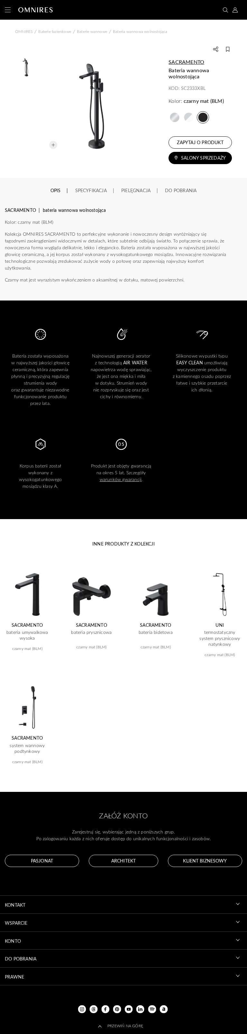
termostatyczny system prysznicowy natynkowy (219, 638)
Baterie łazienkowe (54, 31)
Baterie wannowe (92, 31)
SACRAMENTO (186, 61)
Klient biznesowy (205, 861)
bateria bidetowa (156, 632)
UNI (219, 625)
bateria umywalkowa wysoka (27, 635)
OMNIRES (23, 31)
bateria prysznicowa (91, 632)
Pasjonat (42, 861)
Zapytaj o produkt (200, 142)
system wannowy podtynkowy (27, 748)
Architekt (123, 861)
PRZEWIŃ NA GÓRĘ (125, 1025)
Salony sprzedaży (203, 158)
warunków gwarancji (121, 479)
